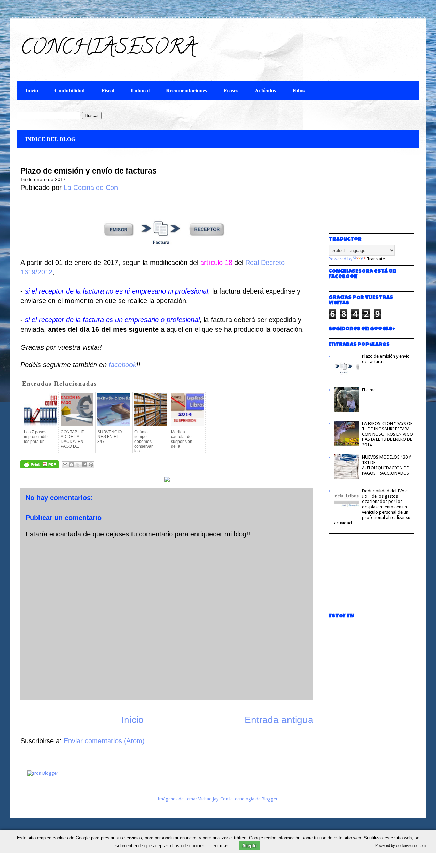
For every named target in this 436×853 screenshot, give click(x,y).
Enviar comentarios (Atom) (104, 741)
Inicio (31, 90)
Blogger (270, 799)
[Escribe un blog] (71, 464)
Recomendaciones (186, 90)
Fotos (298, 90)
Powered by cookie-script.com (400, 845)
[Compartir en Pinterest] (91, 464)
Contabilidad (69, 90)
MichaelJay (208, 799)
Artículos (265, 90)
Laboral (140, 90)
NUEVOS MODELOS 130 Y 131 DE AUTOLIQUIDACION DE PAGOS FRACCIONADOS (386, 465)
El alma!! (370, 389)
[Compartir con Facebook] (84, 464)
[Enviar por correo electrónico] (65, 464)
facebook (122, 365)
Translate (376, 258)
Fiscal (107, 90)
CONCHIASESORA (108, 49)
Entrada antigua (279, 720)
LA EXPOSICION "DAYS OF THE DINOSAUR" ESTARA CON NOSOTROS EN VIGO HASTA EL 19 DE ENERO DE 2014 (387, 434)
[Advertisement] (363, 194)
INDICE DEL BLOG (50, 139)
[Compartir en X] (78, 464)
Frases (230, 90)
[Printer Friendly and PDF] (39, 466)
